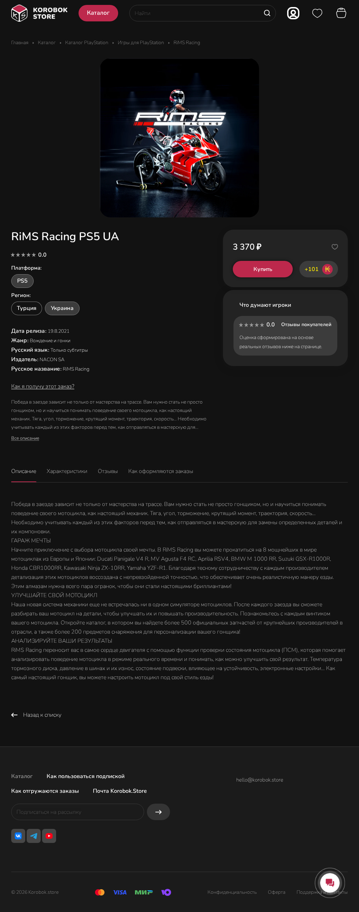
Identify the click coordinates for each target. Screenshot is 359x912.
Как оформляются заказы (160, 471)
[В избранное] (335, 246)
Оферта (276, 892)
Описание (23, 471)
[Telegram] (34, 836)
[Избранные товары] (317, 13)
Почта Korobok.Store (120, 791)
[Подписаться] (158, 812)
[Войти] (293, 13)
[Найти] (267, 13)
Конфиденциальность (232, 892)
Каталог (22, 776)
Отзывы (108, 471)
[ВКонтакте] (18, 836)
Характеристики (67, 471)
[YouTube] (49, 836)
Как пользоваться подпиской (85, 776)
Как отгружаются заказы (45, 791)
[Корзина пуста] (342, 13)
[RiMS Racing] (179, 137)
